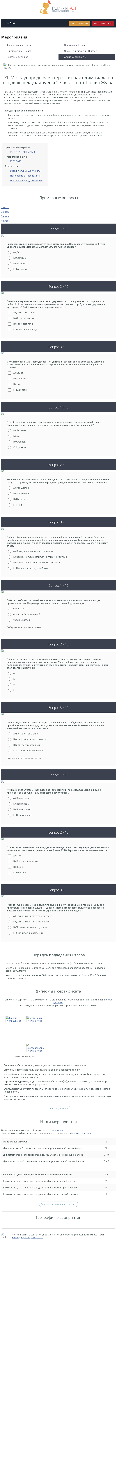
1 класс (5, 207)
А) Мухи (17, 855)
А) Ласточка (19, 430)
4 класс (5, 220)
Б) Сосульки (20, 257)
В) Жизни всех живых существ (30, 927)
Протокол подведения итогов (26, 180)
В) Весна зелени (22, 809)
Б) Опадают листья (23, 318)
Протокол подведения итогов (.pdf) (58, 1204)
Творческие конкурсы (19, 44)
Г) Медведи (20, 269)
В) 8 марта (19, 498)
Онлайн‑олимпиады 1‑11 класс (80, 50)
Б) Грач (17, 435)
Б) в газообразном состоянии (29, 739)
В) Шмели (18, 866)
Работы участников (17, 56)
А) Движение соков (24, 312)
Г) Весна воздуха (22, 814)
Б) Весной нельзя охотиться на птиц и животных (40, 556)
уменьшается (20, 608)
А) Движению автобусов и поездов (32, 915)
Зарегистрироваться (32, 1237)
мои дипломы (83, 1132)
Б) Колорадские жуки (25, 861)
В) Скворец (19, 441)
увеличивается (21, 619)
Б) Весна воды (21, 803)
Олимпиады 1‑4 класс (76, 44)
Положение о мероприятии (25, 175)
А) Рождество (21, 487)
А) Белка (18, 372)
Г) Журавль (19, 447)
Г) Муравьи (19, 872)
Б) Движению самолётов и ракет (31, 921)
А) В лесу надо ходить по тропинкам (33, 551)
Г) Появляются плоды (25, 329)
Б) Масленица (21, 493)
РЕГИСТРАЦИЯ (80, 23)
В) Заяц (17, 384)
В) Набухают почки (23, 323)
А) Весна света (21, 797)
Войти (15, 1237)
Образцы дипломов (58, 1108)
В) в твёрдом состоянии (26, 744)
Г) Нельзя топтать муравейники (30, 568)
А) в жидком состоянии (26, 733)
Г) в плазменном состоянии (28, 750)
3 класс (5, 216)
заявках (59, 1130)
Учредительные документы (25, 170)
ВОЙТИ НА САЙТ (103, 23)
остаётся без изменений (26, 614)
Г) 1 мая (17, 504)
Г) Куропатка (20, 389)
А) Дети (17, 252)
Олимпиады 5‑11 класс (19, 50)
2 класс (5, 211)
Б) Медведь (20, 378)
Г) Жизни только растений (28, 932)
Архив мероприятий (75, 56)
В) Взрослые (20, 263)
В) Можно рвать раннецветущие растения (36, 562)
